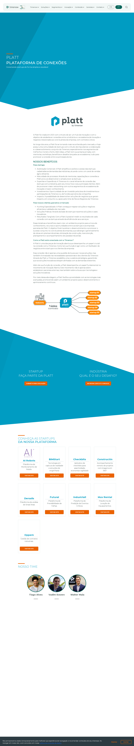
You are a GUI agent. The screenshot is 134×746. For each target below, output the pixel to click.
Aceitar (126, 742)
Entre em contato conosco (98, 383)
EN (111, 7)
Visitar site (29, 475)
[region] (67, 741)
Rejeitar (114, 742)
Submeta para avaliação (35, 383)
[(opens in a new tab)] (29, 453)
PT (119, 7)
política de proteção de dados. (51, 743)
